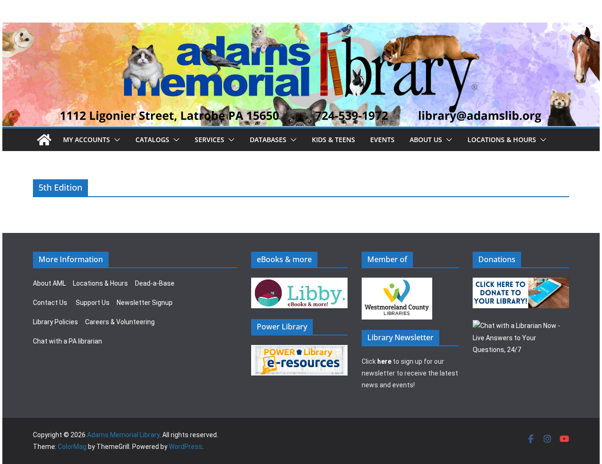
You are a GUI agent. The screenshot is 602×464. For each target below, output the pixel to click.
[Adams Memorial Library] (301, 28)
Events (382, 139)
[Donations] (521, 283)
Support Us (93, 302)
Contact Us (50, 302)
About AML (49, 283)
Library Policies (55, 322)
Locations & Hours (100, 283)
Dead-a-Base (154, 283)
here (384, 361)
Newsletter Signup (145, 302)
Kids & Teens (333, 139)
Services (209, 139)
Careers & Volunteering (120, 322)
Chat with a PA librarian (67, 341)
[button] (115, 139)
